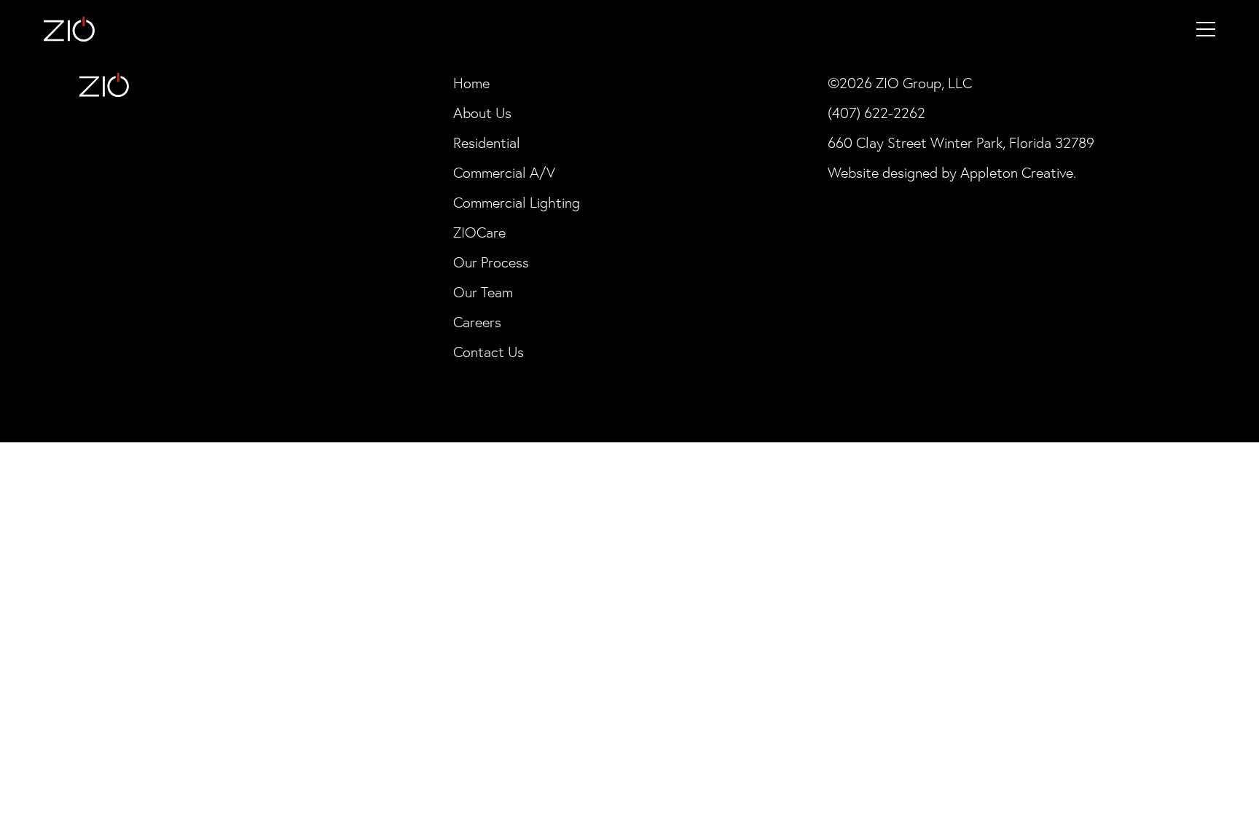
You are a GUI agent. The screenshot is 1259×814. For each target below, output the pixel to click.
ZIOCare (479, 232)
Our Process (491, 262)
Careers (477, 322)
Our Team (483, 292)
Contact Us (488, 352)
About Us (482, 113)
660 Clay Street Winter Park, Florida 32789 (961, 143)
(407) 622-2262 (876, 113)
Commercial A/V (504, 172)
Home (471, 83)
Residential (486, 143)
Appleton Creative (1016, 172)
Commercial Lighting (516, 202)
